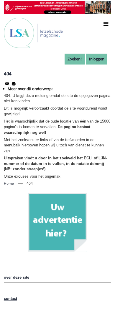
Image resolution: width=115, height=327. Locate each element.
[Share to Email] (7, 84)
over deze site (16, 277)
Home (9, 183)
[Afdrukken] (14, 84)
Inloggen (96, 59)
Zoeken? (75, 59)
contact (10, 298)
